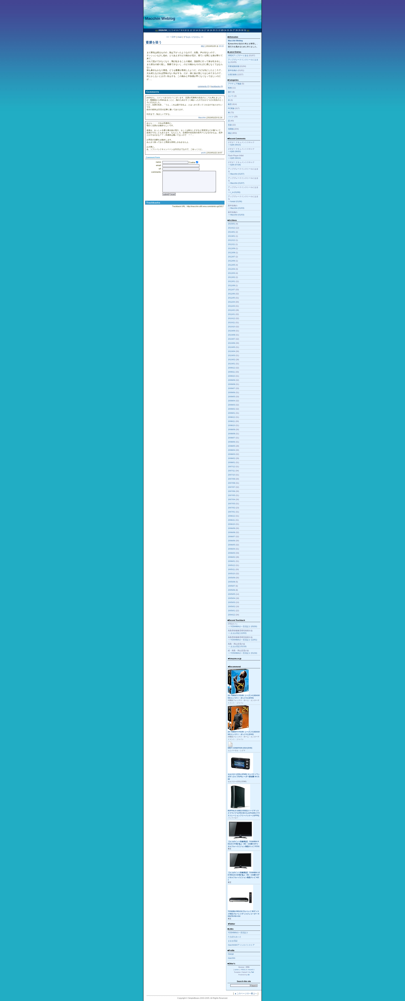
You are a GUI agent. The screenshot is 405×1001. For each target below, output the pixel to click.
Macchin (202, 118)
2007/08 (231, 483)
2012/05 (231, 265)
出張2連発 (232, 74)
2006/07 (231, 536)
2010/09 (231, 331)
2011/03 (231, 306)
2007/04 (231, 499)
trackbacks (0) (217, 86)
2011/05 (231, 298)
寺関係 (231, 129)
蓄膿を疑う (154, 42)
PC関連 (231, 108)
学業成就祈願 (233, 66)
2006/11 (231, 520)
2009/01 (231, 413)
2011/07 (231, 290)
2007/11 (231, 471)
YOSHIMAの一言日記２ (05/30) (243, 626)
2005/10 (231, 574)
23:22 (221, 46)
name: (159, 162)
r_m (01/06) (235, 192)
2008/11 (231, 421)
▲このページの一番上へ (245, 993)
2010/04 (231, 351)
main (180, 37)
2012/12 (231, 240)
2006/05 (231, 545)
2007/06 (231, 491)
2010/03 (231, 355)
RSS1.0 (244, 969)
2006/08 (231, 532)
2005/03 (231, 602)
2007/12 (231, 467)
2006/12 (231, 516)
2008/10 (231, 425)
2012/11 (231, 244)
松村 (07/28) (235, 165)
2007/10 (231, 475)
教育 (230, 104)
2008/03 (231, 454)
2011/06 (231, 294)
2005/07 (231, 586)
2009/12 (231, 368)
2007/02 (231, 508)
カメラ (231, 96)
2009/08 (231, 384)
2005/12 (231, 565)
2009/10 (231, 376)
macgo (231, 954)
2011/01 (231, 314)
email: (159, 165)
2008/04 (231, 450)
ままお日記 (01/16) (238, 646)
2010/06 (231, 343)
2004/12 (231, 615)
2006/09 (231, 528)
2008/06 (231, 442)
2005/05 (231, 594)
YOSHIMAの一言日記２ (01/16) (243, 653)
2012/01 (231, 281)
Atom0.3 (251, 969)
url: (160, 168)
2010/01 (231, 364)
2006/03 (231, 553)
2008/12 (231, 417)
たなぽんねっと (234, 937)
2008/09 (231, 429)
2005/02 (231, 606)
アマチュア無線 (234, 84)
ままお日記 (232, 941)
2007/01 (231, 512)
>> (248, 30)
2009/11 (231, 372)
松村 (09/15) (235, 145)
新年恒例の (232, 70)
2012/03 (231, 273)
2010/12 (231, 318)
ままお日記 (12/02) (238, 633)
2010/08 (231, 335)
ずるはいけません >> (193, 37)
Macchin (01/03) (237, 208)
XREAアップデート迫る (238, 55)
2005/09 (231, 578)
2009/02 (231, 409)
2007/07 (231, 487)
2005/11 (231, 569)
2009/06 (231, 392)
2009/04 (231, 401)
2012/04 (231, 269)
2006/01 (231, 561)
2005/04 (231, 598)
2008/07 (231, 438)
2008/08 (231, 434)
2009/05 (231, 397)
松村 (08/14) (235, 158)
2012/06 (231, 261)
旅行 (230, 92)
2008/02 (231, 458)
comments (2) (203, 86)
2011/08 (231, 285)
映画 (230, 88)
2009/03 (231, 405)
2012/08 (231, 253)
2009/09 (231, 380)
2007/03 (231, 504)
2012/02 (231, 277)
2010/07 (231, 339)
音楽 (230, 125)
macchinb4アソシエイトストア (241, 945)
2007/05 (231, 495)
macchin (231, 958)
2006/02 (231, 557)
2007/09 (231, 479)
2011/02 (231, 310)
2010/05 (231, 347)
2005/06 (231, 590)
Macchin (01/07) (237, 174)
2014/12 (231, 228)
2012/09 (231, 248)
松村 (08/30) (235, 151)
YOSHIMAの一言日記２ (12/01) (243, 640)
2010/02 (231, 360)
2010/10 (231, 327)
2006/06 (231, 541)
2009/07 (231, 388)
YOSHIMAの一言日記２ (238, 933)
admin (236, 969)
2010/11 (231, 322)
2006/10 (231, 524)
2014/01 (231, 232)
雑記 (203, 46)
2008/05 (231, 446)
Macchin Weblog (160, 18)
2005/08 (231, 582)
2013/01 (231, 236)
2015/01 (231, 224)
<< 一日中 (171, 37)
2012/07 (231, 257)
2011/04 (231, 302)
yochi (203, 153)
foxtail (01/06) (236, 201)
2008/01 (231, 462)
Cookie (192, 162)
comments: (156, 172)
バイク (231, 117)
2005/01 (231, 611)
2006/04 (231, 549)
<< (156, 30)
